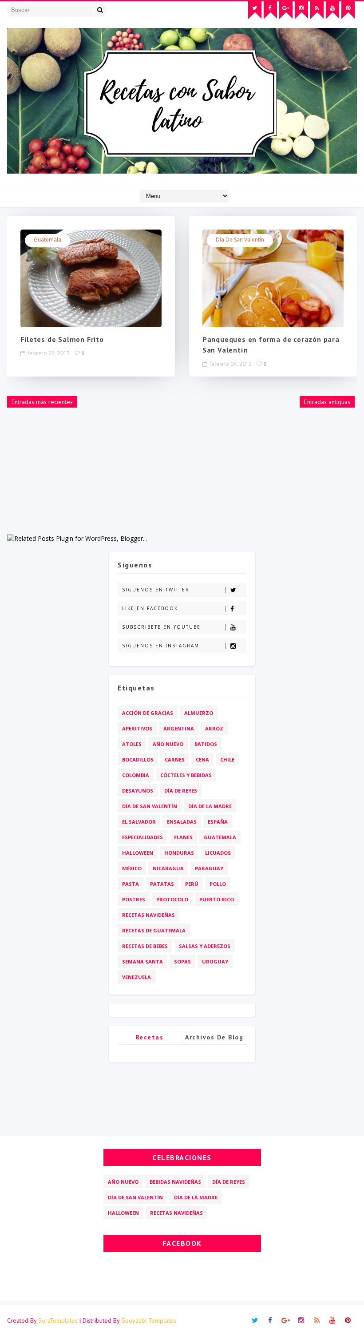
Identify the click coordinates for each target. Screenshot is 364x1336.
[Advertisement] (181, 471)
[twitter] (254, 10)
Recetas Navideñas (148, 915)
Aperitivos (137, 728)
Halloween (137, 852)
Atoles (132, 744)
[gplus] (286, 10)
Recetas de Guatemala (154, 930)
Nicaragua (168, 868)
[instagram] (301, 10)
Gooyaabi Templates (148, 1320)
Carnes (175, 759)
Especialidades (142, 837)
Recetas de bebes (145, 946)
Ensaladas (182, 821)
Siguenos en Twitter (156, 590)
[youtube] (332, 10)
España (218, 821)
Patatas (162, 883)
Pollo (218, 883)
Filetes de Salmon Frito (61, 339)
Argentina (178, 728)
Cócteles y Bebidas (186, 775)
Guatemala (47, 239)
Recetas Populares (150, 1038)
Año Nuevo (168, 744)
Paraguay (209, 868)
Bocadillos (138, 759)
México (132, 868)
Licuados (218, 852)
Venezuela (136, 977)
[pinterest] (348, 10)
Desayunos (137, 790)
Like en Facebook (150, 608)
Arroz (214, 728)
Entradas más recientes (42, 402)
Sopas (182, 961)
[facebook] (270, 10)
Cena (202, 759)
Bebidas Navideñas (175, 1181)
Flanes (183, 837)
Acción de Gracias (147, 713)
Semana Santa (142, 961)
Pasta (130, 883)
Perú (191, 883)
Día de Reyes (180, 790)
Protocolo (172, 899)
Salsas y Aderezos (204, 946)
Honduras (179, 852)
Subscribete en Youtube (161, 627)
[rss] (317, 10)
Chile (227, 759)
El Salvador (139, 821)
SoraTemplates (58, 1320)
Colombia (135, 775)
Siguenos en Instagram (160, 645)
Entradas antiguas (327, 402)
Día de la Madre (210, 806)
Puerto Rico (216, 899)
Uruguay (215, 961)
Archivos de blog (214, 1037)
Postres (133, 899)
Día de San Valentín (240, 239)
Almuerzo (198, 713)
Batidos (205, 744)
